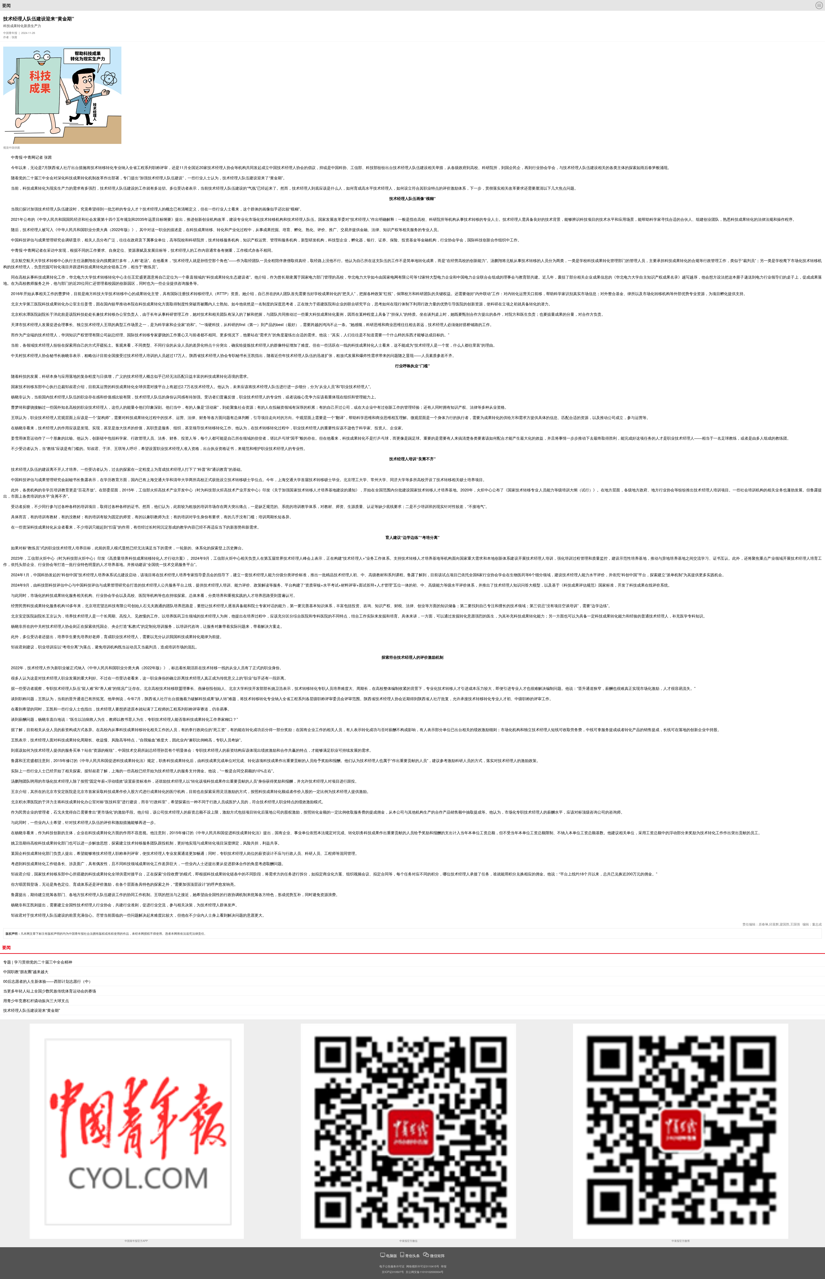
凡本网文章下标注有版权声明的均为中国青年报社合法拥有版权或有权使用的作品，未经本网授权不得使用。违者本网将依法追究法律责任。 (106, 933)
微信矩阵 (437, 1255)
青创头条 (413, 1255)
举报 (443, 1266)
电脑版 (391, 1255)
